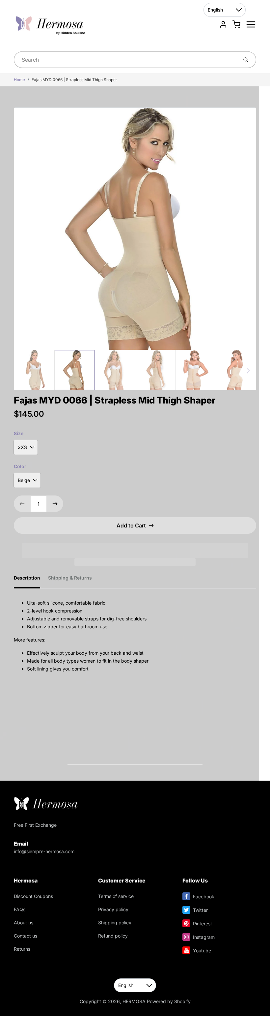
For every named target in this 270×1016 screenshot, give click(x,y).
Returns (22, 949)
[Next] (248, 371)
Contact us (25, 936)
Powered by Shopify (169, 1001)
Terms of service (116, 896)
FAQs (19, 909)
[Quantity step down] (22, 503)
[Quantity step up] (55, 503)
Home (19, 79)
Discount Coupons (33, 896)
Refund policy (113, 936)
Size (18, 433)
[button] (135, 546)
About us (23, 922)
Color (20, 466)
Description (27, 578)
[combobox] (125, 59)
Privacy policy (113, 909)
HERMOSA (134, 1001)
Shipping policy (114, 922)
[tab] (31, 579)
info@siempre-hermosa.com (44, 851)
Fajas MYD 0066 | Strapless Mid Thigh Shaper (74, 79)
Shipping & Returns (70, 578)
